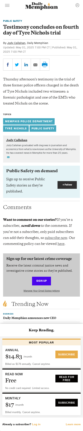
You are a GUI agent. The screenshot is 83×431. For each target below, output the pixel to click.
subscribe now (56, 238)
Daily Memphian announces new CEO (29, 318)
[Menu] (7, 6)
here (61, 244)
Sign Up (41, 280)
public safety (42, 128)
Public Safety (12, 20)
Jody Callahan (16, 43)
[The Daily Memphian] (41, 6)
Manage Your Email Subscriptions (42, 290)
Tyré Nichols (16, 128)
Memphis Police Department (29, 121)
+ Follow (67, 184)
